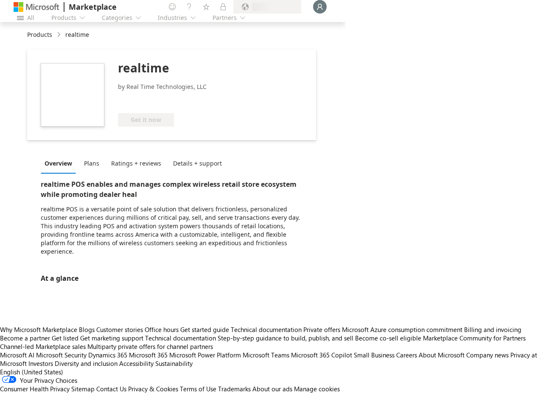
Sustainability (174, 363)
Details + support (197, 163)
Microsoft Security (61, 355)
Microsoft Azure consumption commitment (403, 329)
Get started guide (204, 329)
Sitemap (83, 389)
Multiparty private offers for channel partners (150, 346)
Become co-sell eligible (388, 338)
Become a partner (25, 338)
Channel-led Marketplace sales (43, 346)
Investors (40, 363)
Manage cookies (317, 389)
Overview (58, 163)
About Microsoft (442, 355)
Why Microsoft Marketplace (38, 329)
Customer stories (119, 329)
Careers (406, 355)
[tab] (60, 163)
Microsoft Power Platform (205, 355)
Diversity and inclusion (86, 363)
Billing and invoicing (492, 329)
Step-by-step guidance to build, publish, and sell (285, 338)
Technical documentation (266, 329)
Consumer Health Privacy (35, 389)
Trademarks (234, 389)
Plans (91, 163)
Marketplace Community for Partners (474, 338)
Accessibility (136, 363)
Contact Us (111, 389)
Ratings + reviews (136, 163)
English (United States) (31, 372)
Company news (487, 355)
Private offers (321, 329)
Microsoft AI (17, 355)
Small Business (374, 355)
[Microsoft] (36, 7)
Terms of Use (198, 389)
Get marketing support (111, 338)
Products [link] (39, 34)
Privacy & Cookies (153, 389)
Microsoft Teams (266, 355)
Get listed (65, 338)
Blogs (87, 329)
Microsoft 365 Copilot (321, 355)
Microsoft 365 (148, 355)
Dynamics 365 (107, 355)
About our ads (272, 389)
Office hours (162, 329)
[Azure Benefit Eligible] (152, 100)
